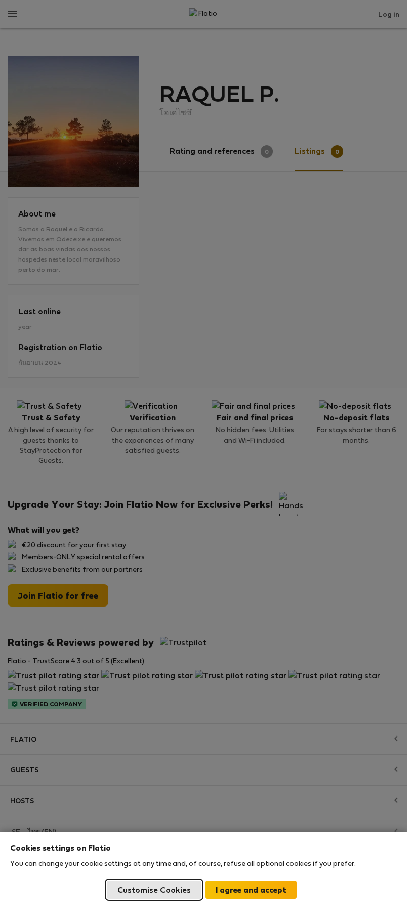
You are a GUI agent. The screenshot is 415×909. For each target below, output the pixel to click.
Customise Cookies (154, 889)
